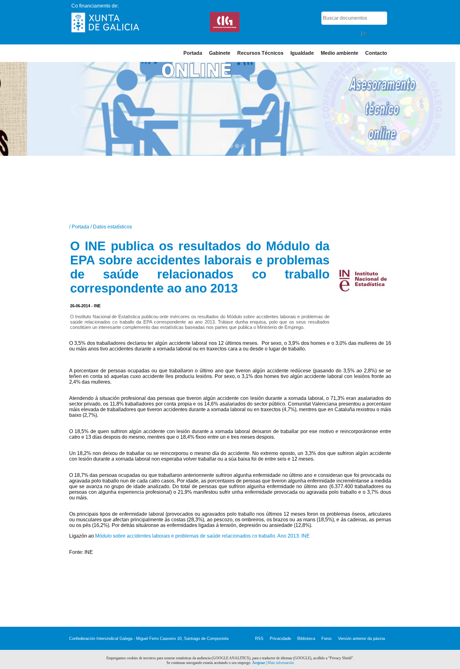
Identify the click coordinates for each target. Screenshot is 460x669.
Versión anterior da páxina (361, 638)
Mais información (281, 663)
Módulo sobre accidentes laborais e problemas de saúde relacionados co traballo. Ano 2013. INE (202, 536)
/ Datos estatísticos (111, 226)
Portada (192, 53)
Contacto (376, 53)
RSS (259, 638)
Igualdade (302, 53)
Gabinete (219, 53)
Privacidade (280, 638)
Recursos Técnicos (260, 53)
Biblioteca (306, 638)
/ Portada (79, 226)
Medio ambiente (339, 53)
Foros (326, 638)
